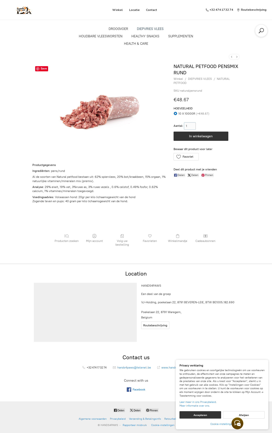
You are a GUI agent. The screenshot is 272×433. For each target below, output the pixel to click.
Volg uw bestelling (122, 242)
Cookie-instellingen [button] (222, 424)
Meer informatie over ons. (194, 405)
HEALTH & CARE (136, 44)
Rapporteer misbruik (135, 425)
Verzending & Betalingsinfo (145, 418)
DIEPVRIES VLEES (150, 29)
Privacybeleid (118, 418)
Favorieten (150, 241)
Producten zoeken (67, 241)
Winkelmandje (177, 241)
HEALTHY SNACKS (145, 36)
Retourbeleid (172, 418)
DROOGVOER (118, 29)
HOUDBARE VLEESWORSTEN (100, 36)
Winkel (117, 10)
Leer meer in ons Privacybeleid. (198, 402)
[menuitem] (231, 57)
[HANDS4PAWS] (23, 10)
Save (44, 68)
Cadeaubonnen (205, 241)
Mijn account (94, 241)
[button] (186, 156)
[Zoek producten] (261, 30)
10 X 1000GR (193, 113)
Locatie (134, 10)
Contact (151, 10)
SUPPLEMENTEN (180, 36)
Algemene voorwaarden (93, 418)
